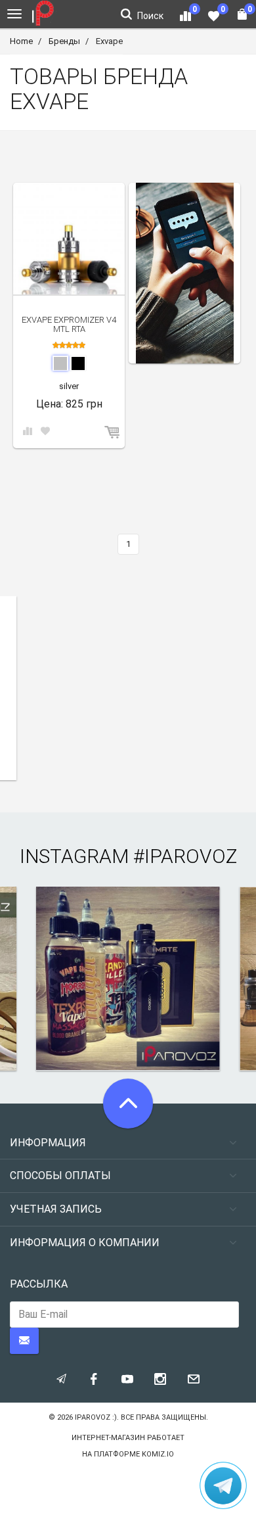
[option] (184, 273)
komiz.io (158, 1454)
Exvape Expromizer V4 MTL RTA (69, 324)
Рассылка (39, 1284)
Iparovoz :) (96, 1417)
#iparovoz (185, 856)
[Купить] (113, 433)
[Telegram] (223, 1485)
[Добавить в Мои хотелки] (45, 432)
